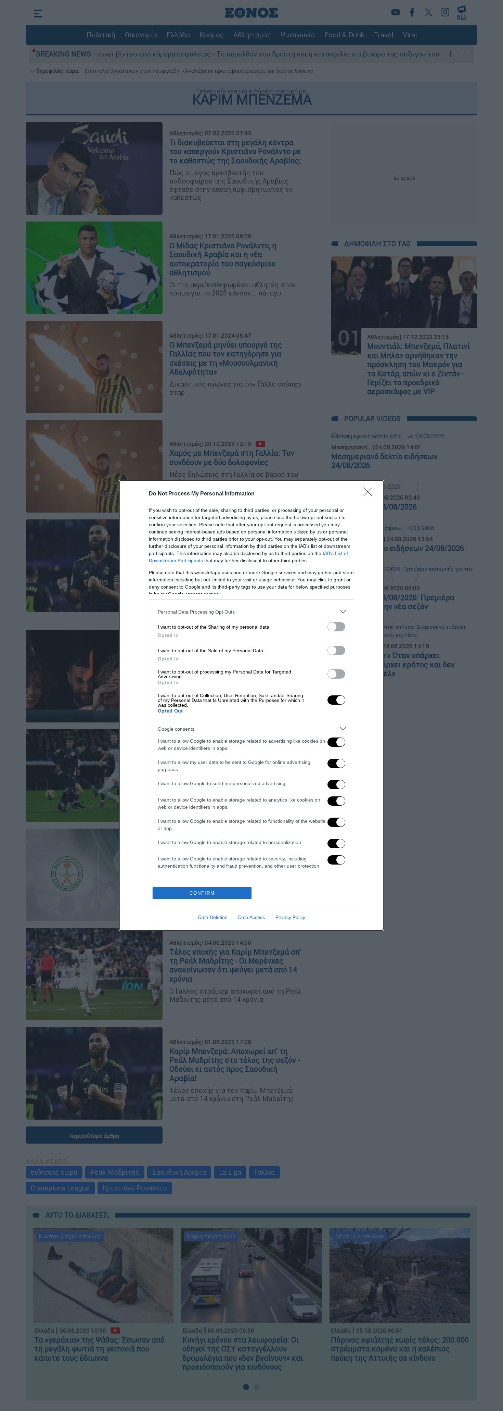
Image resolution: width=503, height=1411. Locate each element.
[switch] (336, 626)
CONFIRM (202, 893)
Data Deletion (213, 917)
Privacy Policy (290, 917)
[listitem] (251, 611)
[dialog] (251, 705)
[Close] (369, 494)
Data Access (251, 917)
